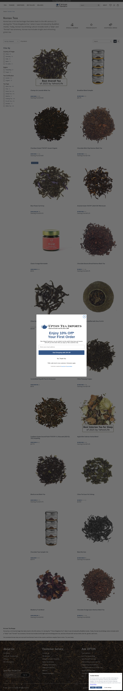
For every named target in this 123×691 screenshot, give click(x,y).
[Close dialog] (84, 316)
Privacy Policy (63, 366)
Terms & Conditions (69, 366)
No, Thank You (61, 358)
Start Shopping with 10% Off (61, 352)
